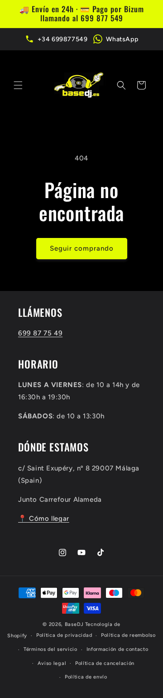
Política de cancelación (104, 663)
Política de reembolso (128, 635)
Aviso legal (52, 663)
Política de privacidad (64, 635)
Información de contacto (117, 649)
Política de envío (86, 677)
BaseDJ (74, 624)
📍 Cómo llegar (43, 518)
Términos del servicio (50, 649)
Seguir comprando (82, 248)
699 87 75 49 (40, 333)
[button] (18, 85)
